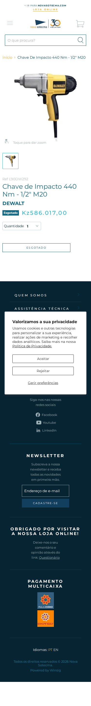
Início (7, 57)
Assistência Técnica (42, 309)
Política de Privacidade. (32, 346)
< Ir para (45, 5)
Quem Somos (31, 295)
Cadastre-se (45, 503)
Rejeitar (43, 370)
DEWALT (13, 203)
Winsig (55, 670)
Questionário (49, 557)
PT (50, 650)
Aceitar (43, 358)
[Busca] (80, 40)
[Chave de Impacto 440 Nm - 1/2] (10, 161)
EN (55, 650)
